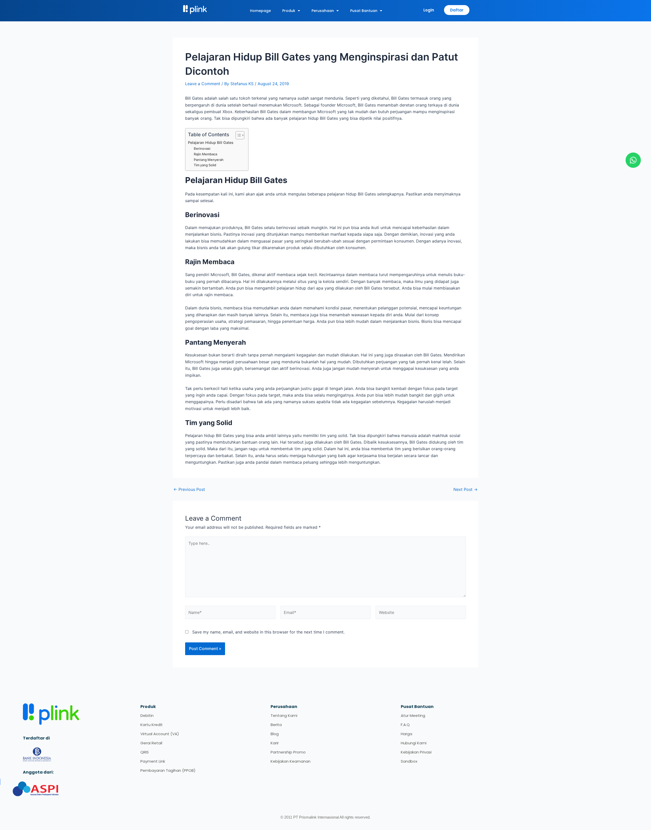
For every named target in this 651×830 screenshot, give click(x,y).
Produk (288, 10)
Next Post (465, 489)
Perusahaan (323, 10)
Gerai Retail (151, 743)
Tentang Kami (284, 715)
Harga (406, 733)
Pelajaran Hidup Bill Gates (210, 142)
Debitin (147, 715)
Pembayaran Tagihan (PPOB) (168, 770)
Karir (275, 743)
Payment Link (152, 761)
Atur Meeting (413, 715)
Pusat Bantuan (363, 10)
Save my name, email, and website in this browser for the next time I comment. (268, 632)
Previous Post (189, 489)
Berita (276, 724)
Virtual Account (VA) (159, 733)
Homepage (260, 10)
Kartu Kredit (151, 724)
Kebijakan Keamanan (290, 761)
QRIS (144, 752)
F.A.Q (405, 724)
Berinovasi (202, 148)
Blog (275, 733)
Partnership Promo (288, 752)
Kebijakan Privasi (416, 752)
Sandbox (409, 761)
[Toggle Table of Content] (237, 135)
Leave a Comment (202, 83)
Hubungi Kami (413, 743)
